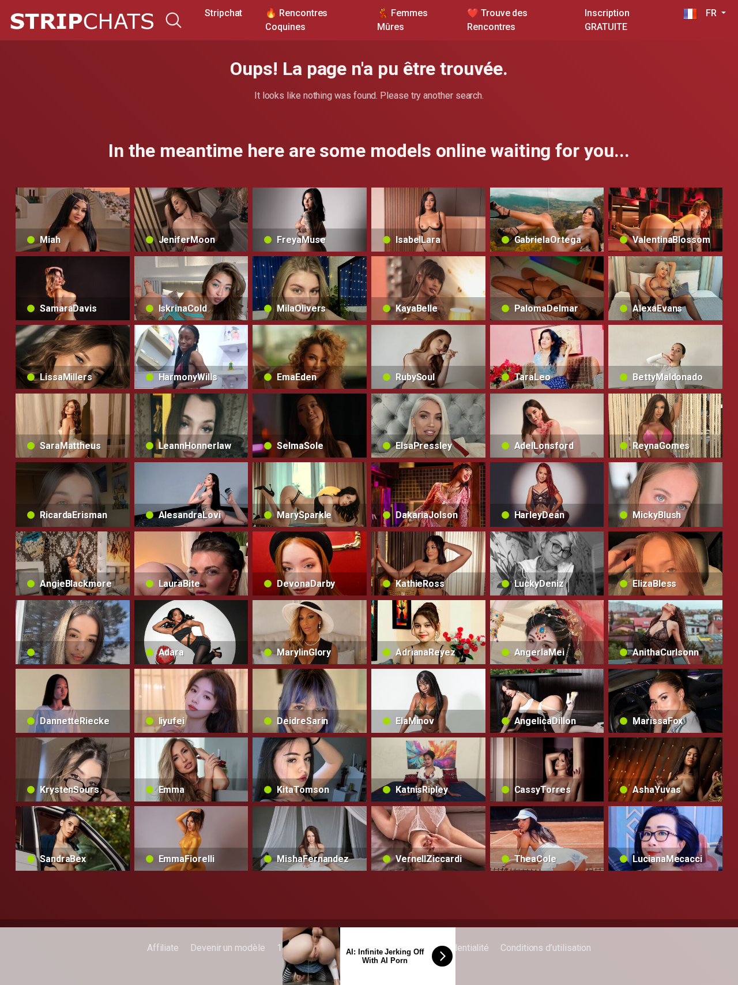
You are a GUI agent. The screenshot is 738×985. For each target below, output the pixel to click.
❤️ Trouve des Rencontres (497, 20)
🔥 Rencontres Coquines (296, 20)
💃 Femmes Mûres (402, 20)
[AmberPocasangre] (73, 632)
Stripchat (223, 13)
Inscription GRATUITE (607, 20)
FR (708, 13)
